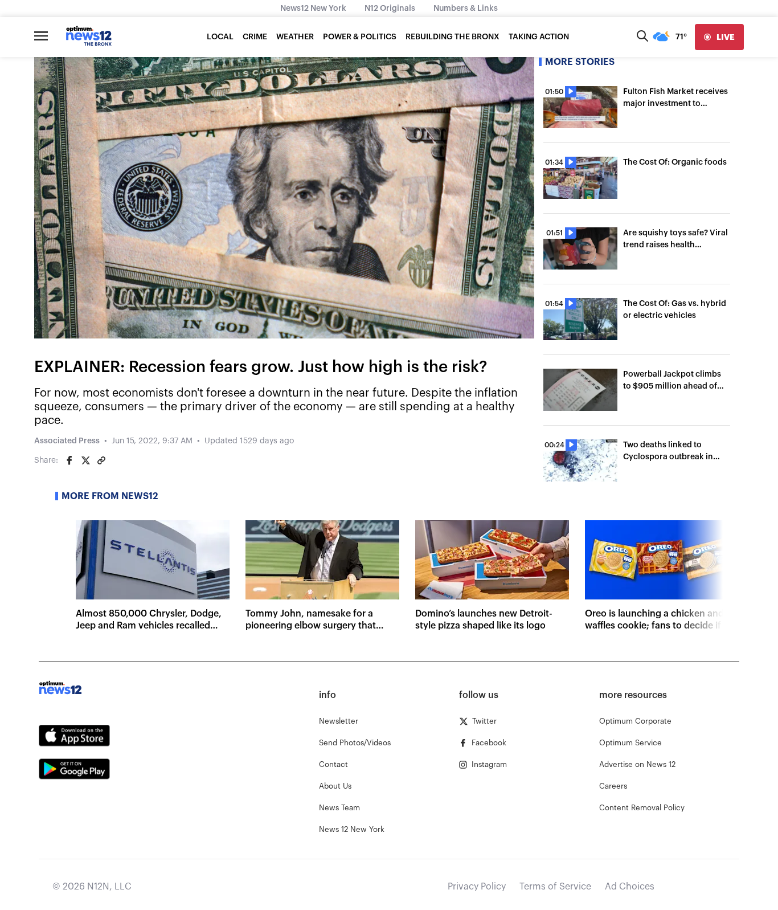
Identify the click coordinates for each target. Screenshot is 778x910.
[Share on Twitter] (85, 460)
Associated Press (67, 441)
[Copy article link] (101, 460)
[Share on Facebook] (69, 460)
